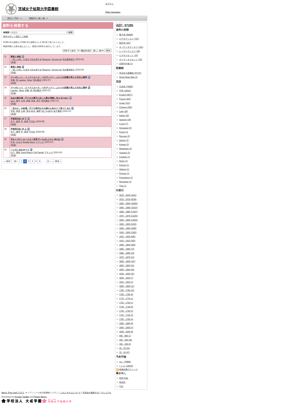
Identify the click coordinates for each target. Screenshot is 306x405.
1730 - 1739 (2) (126, 311)
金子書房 (58, 111)
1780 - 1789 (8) (126, 294)
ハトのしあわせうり (20, 149)
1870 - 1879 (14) (126, 257)
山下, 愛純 (15, 152)
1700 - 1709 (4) (126, 319)
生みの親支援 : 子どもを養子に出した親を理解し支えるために (40, 98)
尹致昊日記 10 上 (19, 129)
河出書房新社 (68, 59)
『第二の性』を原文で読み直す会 (26, 59)
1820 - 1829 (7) (126, 278)
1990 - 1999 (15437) (128, 207)
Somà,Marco (27, 152)
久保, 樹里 (25, 101)
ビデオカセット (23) (128, 55)
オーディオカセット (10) (130, 59)
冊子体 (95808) (126, 35)
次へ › (49, 161)
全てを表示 (47, 111)
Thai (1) (122, 186)
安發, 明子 (36, 101)
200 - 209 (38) (125, 340)
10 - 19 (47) (124, 352)
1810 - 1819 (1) (126, 282)
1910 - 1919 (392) (127, 241)
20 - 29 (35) (124, 348)
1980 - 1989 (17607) (128, 212)
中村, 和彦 (15, 111)
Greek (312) (124, 103)
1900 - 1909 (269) (127, 245)
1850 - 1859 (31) (126, 265)
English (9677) (125, 95)
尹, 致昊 (24, 121)
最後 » (58, 161)
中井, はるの (16, 142)
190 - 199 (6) (125, 344)
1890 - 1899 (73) (126, 249)
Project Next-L (40, 397)
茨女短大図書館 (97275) (130, 73)
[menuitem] (14, 18)
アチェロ (40, 142)
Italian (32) (124, 115)
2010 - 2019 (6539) (127, 199)
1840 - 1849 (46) (126, 270)
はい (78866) (125, 362)
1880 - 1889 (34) (126, 253)
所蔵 (13, 62)
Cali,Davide (38, 152)
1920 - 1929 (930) (127, 236)
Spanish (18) (125, 120)
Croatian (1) (124, 157)
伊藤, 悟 (14, 80)
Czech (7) (123, 124)
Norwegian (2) (125, 148)
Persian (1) (124, 173)
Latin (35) (123, 111)
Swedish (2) (124, 153)
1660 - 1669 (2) (126, 327)
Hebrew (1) (124, 169)
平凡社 (32, 121)
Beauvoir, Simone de (52, 59)
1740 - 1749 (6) (126, 307)
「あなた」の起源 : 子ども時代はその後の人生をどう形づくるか (41, 108)
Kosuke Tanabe (22, 397)
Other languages (112, 12)
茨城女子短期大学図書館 (38, 9)
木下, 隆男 (15, 121)
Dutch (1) (123, 161)
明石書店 (37, 80)
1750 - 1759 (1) (126, 303)
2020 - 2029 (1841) (127, 195)
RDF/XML (123, 378)
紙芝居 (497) (125, 43)
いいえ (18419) (126, 366)
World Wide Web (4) (128, 77)
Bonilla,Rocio (29, 142)
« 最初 (7, 161)
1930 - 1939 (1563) (127, 232)
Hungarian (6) (125, 128)
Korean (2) (124, 144)
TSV (121, 386)
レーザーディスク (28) (129, 51)
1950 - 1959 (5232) (127, 224)
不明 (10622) (125, 91)
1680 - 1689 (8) (126, 323)
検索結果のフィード (128, 369)
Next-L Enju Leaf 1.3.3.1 (12, 392)
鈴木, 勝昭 (36, 111)
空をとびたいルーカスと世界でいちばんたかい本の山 (35, 139)
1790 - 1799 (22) (126, 290)
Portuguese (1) (126, 177)
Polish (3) (123, 132)
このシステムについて (70, 392)
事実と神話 (16, 56)
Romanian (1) (125, 182)
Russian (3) (124, 136)
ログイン (109, 4)
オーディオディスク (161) (131, 47)
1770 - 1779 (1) (126, 298)
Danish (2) (124, 140)
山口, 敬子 (15, 101)
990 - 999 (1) (125, 336)
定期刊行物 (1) (126, 64)
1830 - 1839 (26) (126, 274)
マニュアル (106, 392)
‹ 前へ (15, 161)
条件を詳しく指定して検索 (15, 36)
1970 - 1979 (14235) (128, 216)
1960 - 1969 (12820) (128, 220)
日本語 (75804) (126, 86)
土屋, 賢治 (25, 111)
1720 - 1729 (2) (126, 315)
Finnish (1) (124, 165)
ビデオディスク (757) (129, 39)
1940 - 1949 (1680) (127, 228)
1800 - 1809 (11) (126, 286)
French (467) (125, 99)
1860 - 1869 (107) (127, 261)
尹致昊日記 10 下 (19, 118)
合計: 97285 (124, 25)
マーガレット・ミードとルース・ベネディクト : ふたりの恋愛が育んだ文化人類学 (49, 77)
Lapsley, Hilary (25, 80)
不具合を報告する (91, 392)
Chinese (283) (125, 107)
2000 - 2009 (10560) (128, 203)
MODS (122, 382)
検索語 (6, 32)
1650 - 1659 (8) (126, 332)
